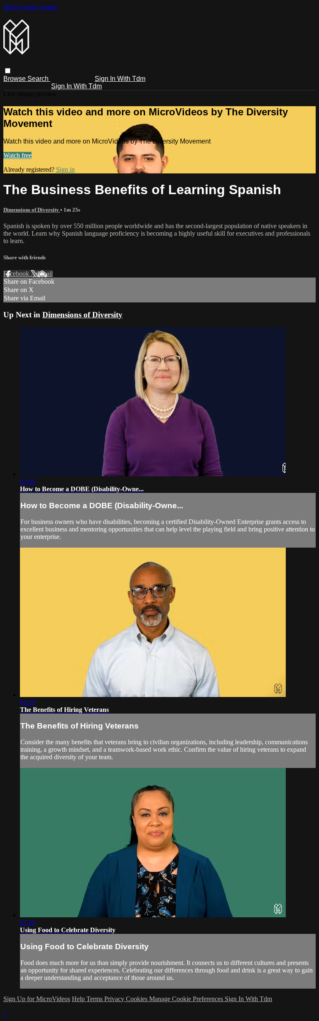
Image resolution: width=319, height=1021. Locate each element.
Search (38, 78)
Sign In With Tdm (120, 78)
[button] (7, 70)
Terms (95, 998)
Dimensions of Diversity (31, 210)
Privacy (115, 998)
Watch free (17, 155)
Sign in (65, 169)
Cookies (137, 998)
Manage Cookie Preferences (187, 998)
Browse (15, 78)
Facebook (17, 273)
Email (45, 273)
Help (79, 998)
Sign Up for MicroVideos (36, 998)
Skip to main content (30, 6)
